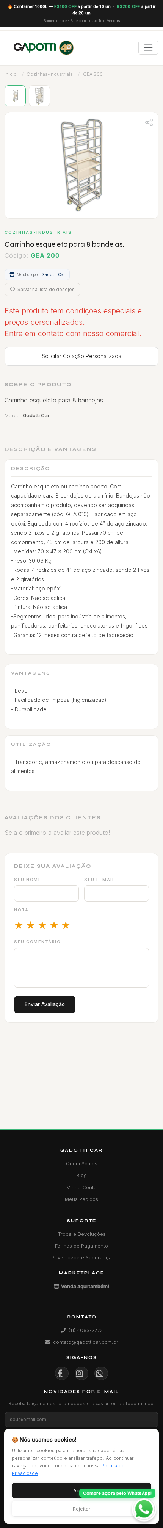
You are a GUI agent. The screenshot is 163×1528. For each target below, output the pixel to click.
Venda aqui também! (85, 1286)
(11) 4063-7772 (86, 1330)
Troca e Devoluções (82, 1234)
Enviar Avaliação (45, 1004)
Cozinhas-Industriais (50, 74)
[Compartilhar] (149, 121)
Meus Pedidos (81, 1199)
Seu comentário (37, 941)
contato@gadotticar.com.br (85, 1342)
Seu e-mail (99, 879)
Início (11, 74)
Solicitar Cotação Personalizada (81, 356)
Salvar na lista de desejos (45, 289)
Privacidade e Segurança (82, 1257)
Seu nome (27, 879)
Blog (81, 1175)
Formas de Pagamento (81, 1246)
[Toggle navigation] (148, 48)
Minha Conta (81, 1187)
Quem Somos (81, 1163)
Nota (21, 910)
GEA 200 (93, 74)
